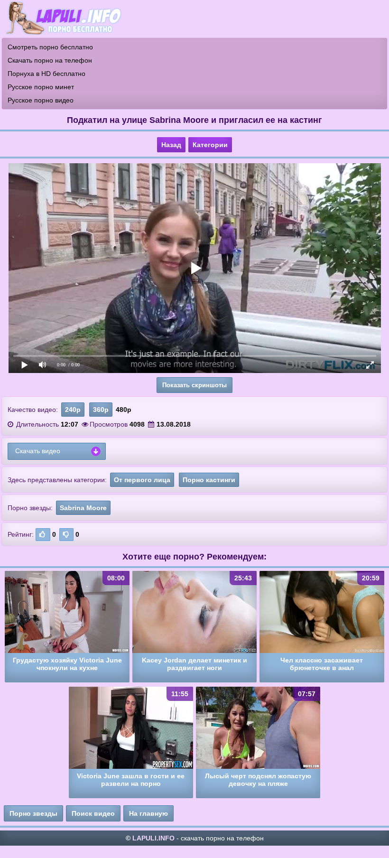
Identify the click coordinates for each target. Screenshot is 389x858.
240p (73, 409)
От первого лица (142, 480)
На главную (148, 813)
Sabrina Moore (83, 508)
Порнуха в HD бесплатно (46, 73)
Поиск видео (93, 813)
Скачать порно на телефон (50, 60)
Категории (210, 145)
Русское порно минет (41, 87)
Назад (171, 145)
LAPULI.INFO (153, 838)
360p (101, 409)
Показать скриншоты (194, 385)
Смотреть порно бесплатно (50, 47)
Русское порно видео (41, 100)
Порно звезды (33, 813)
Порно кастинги (209, 480)
